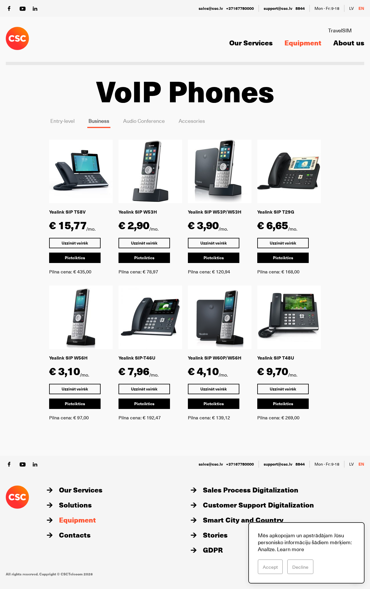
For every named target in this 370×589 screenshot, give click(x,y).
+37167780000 (240, 8)
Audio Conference (144, 121)
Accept (270, 566)
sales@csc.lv (211, 8)
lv (351, 8)
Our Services (251, 42)
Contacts (74, 535)
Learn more (290, 549)
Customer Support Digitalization (258, 505)
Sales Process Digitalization (250, 490)
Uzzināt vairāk (75, 243)
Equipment (302, 42)
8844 (300, 8)
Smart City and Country (243, 520)
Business (98, 121)
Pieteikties (75, 258)
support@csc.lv (278, 8)
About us (348, 42)
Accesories (192, 121)
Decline (300, 566)
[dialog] (306, 553)
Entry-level (62, 121)
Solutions (75, 505)
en (361, 8)
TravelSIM (340, 30)
